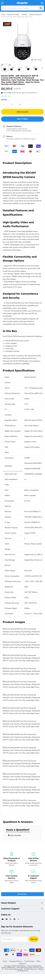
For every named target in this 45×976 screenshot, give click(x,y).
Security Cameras (35, 14)
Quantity (4, 100)
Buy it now (22, 119)
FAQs (38, 961)
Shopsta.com (24, 971)
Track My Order (29, 961)
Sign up (34, 939)
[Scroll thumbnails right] (42, 68)
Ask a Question (15, 835)
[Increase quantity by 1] (20, 104)
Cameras (24, 14)
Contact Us (22, 964)
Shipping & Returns (16, 961)
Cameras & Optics (13, 14)
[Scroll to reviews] (22, 86)
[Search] (41, 8)
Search (5, 961)
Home (3, 14)
